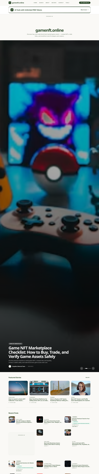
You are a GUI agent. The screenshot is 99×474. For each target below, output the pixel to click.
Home (35, 2)
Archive (54, 2)
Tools (67, 2)
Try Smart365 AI (85, 2)
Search (41, 2)
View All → (88, 377)
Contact (61, 2)
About (47, 2)
